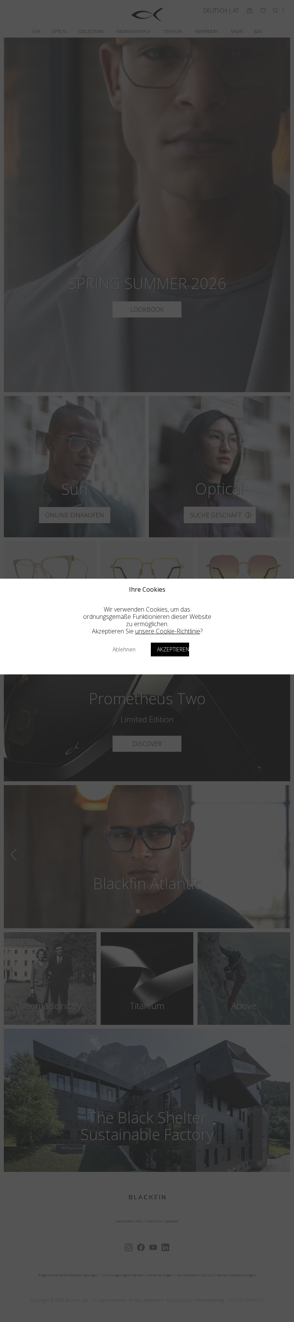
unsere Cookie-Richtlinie (167, 631)
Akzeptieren (173, 649)
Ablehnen (124, 649)
